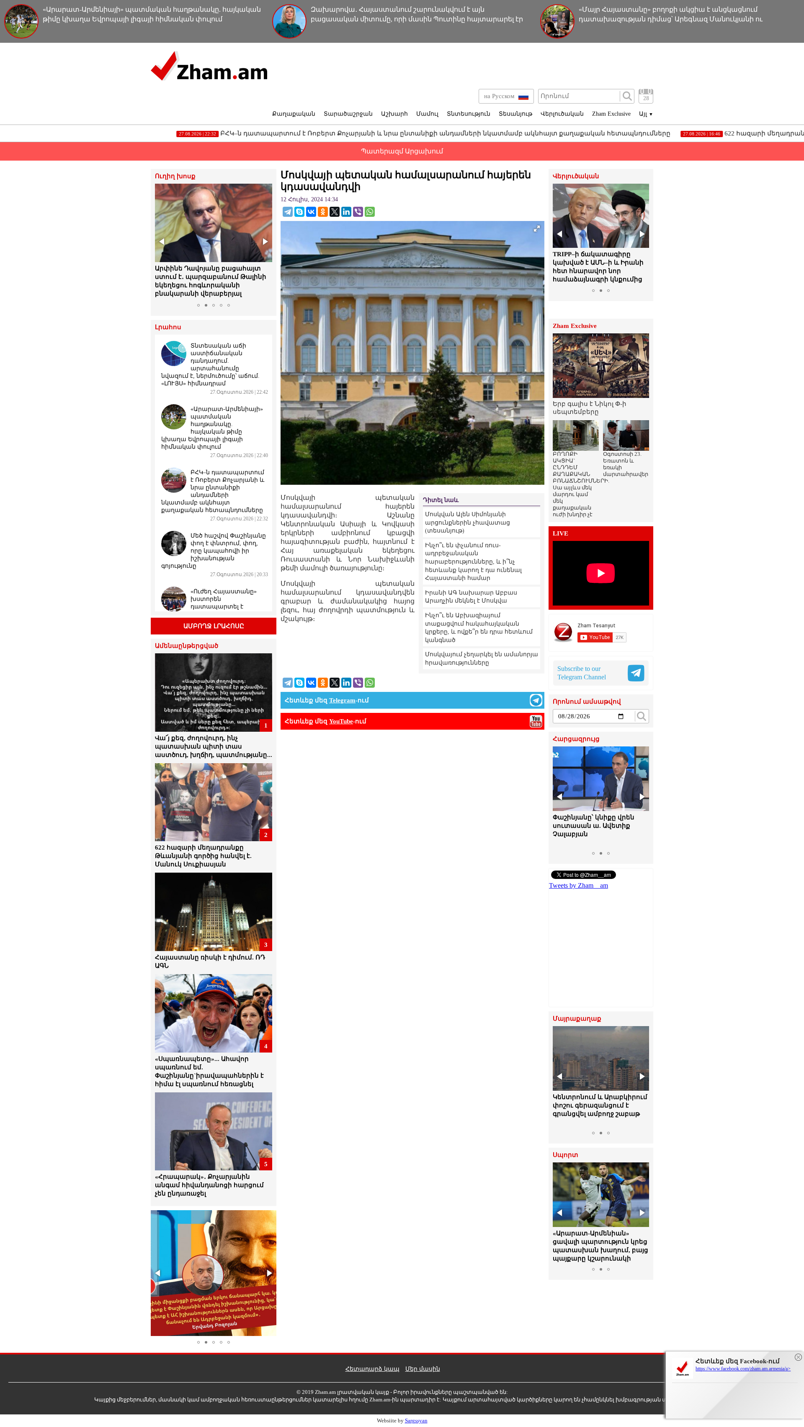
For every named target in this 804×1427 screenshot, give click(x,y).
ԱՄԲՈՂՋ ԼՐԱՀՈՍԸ (213, 626)
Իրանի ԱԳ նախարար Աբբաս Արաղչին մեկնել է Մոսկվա (471, 597)
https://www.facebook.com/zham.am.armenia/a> (743, 1368)
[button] (162, 241)
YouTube (341, 721)
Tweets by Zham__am (578, 885)
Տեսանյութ (515, 114)
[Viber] (358, 212)
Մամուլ (427, 114)
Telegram (342, 700)
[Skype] (299, 212)
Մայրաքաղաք (577, 1019)
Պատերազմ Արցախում (402, 151)
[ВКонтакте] (311, 212)
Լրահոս (168, 327)
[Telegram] (288, 212)
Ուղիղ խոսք (175, 176)
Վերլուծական (562, 114)
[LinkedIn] (346, 212)
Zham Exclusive (611, 114)
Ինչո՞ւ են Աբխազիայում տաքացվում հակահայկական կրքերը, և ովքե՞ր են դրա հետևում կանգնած (479, 627)
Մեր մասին (422, 1369)
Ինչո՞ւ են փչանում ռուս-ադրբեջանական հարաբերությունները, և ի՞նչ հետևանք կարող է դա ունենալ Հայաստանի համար (473, 561)
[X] (335, 212)
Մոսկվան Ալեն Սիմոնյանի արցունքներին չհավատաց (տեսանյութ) (467, 522)
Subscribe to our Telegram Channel (581, 673)
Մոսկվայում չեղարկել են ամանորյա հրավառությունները (481, 658)
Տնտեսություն (468, 114)
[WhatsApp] (370, 212)
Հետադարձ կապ (372, 1369)
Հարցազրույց (576, 739)
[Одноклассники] (323, 212)
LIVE (560, 533)
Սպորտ (565, 1155)
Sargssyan (416, 1420)
